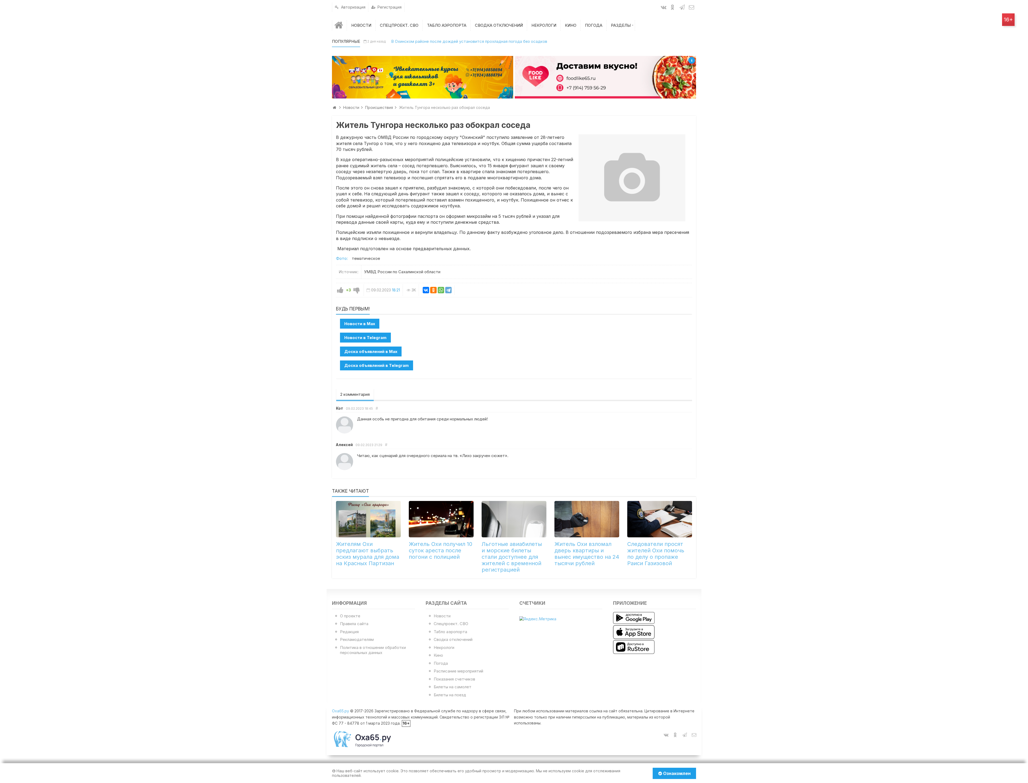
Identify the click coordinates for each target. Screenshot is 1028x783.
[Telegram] (448, 290)
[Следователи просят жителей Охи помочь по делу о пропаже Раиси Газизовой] (659, 519)
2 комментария (355, 394)
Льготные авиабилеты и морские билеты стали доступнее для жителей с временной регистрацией (512, 557)
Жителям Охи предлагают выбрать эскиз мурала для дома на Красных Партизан (367, 554)
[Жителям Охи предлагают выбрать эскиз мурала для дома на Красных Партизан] (368, 519)
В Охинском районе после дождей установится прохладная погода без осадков (469, 41)
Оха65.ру (340, 711)
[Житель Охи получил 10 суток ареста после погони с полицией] (441, 519)
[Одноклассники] (433, 290)
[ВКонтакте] (426, 290)
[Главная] (339, 25)
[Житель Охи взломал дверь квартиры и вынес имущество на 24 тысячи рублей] (586, 519)
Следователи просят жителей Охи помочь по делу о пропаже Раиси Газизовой (655, 554)
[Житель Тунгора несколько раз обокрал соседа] (632, 177)
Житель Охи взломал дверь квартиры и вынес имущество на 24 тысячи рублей (586, 554)
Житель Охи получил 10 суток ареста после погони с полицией (440, 550)
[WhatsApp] (441, 290)
